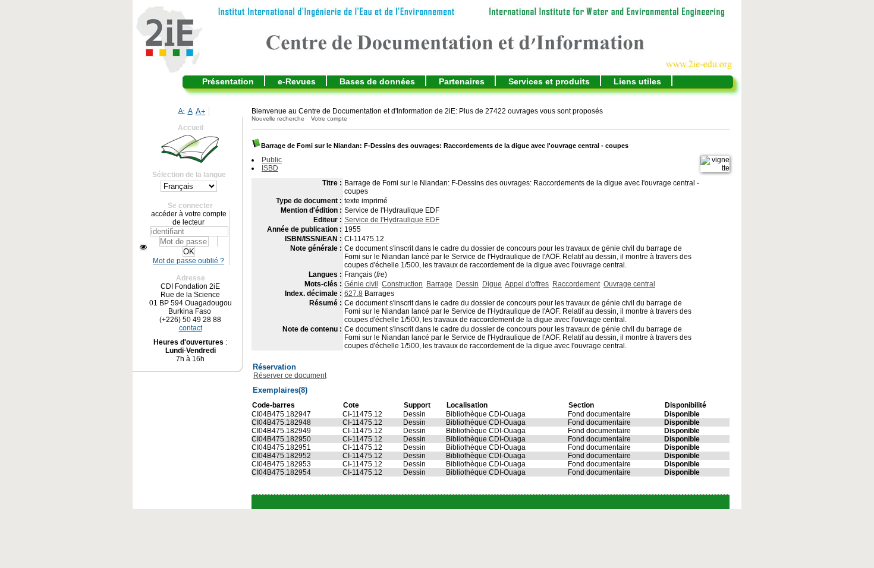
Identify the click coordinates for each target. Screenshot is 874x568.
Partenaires (462, 81)
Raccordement (576, 284)
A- (181, 110)
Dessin (467, 284)
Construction (402, 284)
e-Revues (297, 81)
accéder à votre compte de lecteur (189, 218)
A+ (201, 111)
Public (272, 160)
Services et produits (549, 81)
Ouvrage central (629, 284)
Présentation (228, 81)
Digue (492, 284)
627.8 (353, 293)
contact (190, 328)
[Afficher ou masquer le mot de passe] (143, 247)
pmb (520, 502)
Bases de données (377, 81)
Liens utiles (637, 81)
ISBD (270, 168)
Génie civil (361, 284)
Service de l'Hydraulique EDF (391, 220)
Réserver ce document (289, 375)
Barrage (439, 284)
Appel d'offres (527, 284)
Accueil (190, 128)
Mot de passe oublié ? (188, 261)
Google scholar (473, 502)
